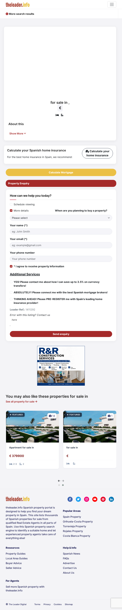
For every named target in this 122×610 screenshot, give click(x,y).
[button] (59, 485)
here (14, 319)
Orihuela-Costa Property (78, 521)
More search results (21, 13)
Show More (16, 133)
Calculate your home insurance (97, 153)
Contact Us (70, 567)
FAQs (66, 558)
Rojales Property (73, 531)
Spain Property (72, 516)
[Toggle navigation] (111, 4)
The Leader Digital (17, 604)
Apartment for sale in (21, 447)
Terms (37, 604)
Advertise (69, 563)
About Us (68, 572)
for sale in (72, 447)
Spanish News (71, 553)
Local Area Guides (17, 558)
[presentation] (59, 481)
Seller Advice (13, 567)
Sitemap (69, 604)
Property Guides (16, 553)
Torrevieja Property (74, 526)
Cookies (58, 604)
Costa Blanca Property (76, 535)
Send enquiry (61, 334)
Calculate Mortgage (61, 172)
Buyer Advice (14, 563)
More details (21, 210)
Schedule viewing (24, 204)
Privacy (47, 604)
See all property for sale (20, 401)
